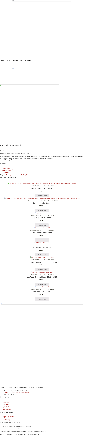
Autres (21, 60)
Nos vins (8, 60)
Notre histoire (28, 60)
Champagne (9, 175)
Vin (21, 175)
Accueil (2, 60)
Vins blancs (49, 185)
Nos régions (15, 60)
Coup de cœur (16, 175)
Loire (41, 200)
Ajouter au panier (6, 170)
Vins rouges (49, 215)
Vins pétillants (26, 175)
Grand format (32, 200)
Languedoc (34, 185)
